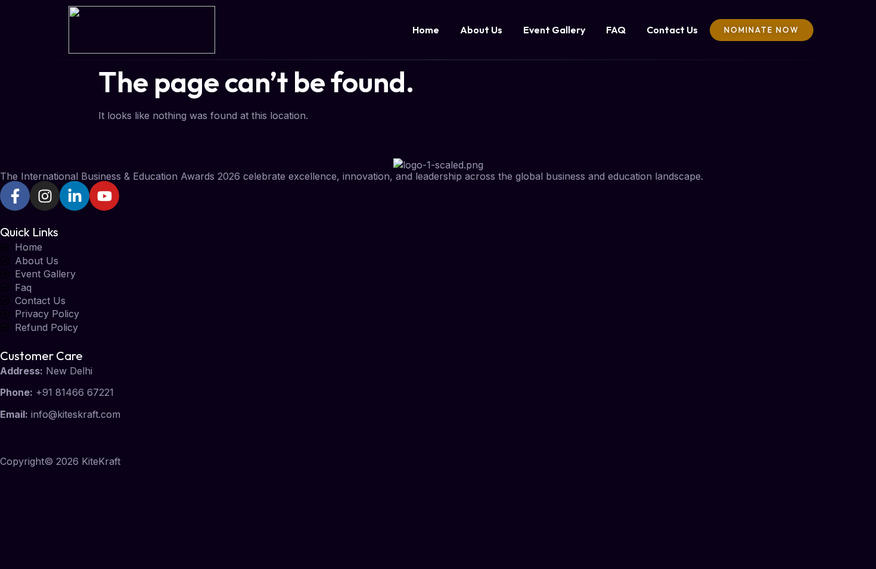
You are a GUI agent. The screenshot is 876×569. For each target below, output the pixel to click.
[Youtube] (104, 196)
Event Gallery (554, 30)
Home (425, 30)
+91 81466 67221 (75, 392)
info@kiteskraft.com (75, 414)
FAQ (616, 30)
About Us (481, 30)
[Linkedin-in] (74, 196)
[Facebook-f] (15, 196)
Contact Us (672, 30)
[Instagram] (45, 196)
